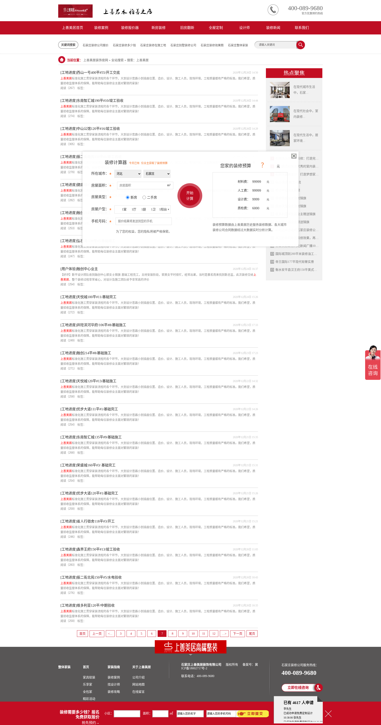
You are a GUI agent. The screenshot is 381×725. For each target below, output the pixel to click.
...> (224, 633)
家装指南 (114, 667)
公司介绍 (138, 677)
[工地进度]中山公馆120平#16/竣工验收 (90, 129)
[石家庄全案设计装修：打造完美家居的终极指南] (280, 97)
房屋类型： (101, 198)
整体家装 (64, 667)
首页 (82, 633)
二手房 (152, 197)
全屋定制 (216, 28)
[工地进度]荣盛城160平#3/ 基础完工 (88, 465)
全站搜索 (117, 60)
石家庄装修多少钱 (124, 45)
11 (203, 633)
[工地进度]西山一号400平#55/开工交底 (90, 72)
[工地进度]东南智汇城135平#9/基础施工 (91, 437)
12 (213, 633)
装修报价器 (130, 28)
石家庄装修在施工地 (153, 45)
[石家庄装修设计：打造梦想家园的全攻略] (280, 145)
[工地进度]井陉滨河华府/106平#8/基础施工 (93, 325)
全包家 (87, 691)
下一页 (237, 633)
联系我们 (302, 28)
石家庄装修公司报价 (95, 45)
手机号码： (101, 222)
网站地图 (138, 684)
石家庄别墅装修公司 (183, 45)
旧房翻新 (187, 28)
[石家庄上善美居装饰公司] (190, 652)
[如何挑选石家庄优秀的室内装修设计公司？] (280, 121)
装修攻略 (114, 691)
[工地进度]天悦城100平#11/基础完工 (88, 297)
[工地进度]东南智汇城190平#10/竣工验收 (91, 100)
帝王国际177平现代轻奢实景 (294, 261)
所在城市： (101, 175)
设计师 (244, 28)
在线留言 (138, 691)
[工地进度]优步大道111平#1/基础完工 (89, 409)
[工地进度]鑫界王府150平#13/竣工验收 (90, 549)
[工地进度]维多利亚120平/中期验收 (87, 605)
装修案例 (101, 28)
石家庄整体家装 (238, 45)
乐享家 (87, 684)
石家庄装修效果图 (212, 45)
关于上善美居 (141, 667)
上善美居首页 (72, 28)
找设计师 (114, 684)
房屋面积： (101, 186)
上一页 (97, 633)
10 (193, 633)
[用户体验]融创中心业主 (79, 269)
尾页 (252, 633)
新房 (134, 197)
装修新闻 (273, 28)
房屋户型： (101, 210)
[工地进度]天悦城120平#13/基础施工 (88, 381)
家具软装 (89, 677)
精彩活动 (89, 698)
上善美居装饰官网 (95, 60)
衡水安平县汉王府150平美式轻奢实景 (300, 269)
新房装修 (158, 28)
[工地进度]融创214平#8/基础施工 (85, 353)
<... (110, 633)
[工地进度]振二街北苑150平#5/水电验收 (91, 577)
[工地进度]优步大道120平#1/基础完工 (89, 493)
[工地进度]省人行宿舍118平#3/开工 (87, 521)
